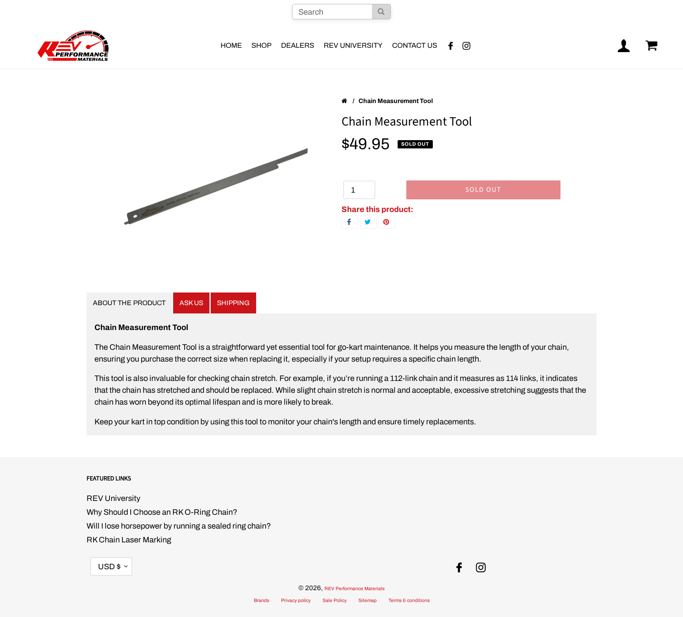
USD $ (109, 566)
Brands (261, 600)
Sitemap (367, 600)
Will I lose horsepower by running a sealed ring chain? (179, 525)
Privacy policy (296, 600)
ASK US (191, 303)
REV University (113, 498)
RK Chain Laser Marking (129, 539)
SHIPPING (233, 303)
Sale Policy (335, 600)
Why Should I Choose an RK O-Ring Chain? (162, 512)
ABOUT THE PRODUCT (129, 303)
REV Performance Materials (355, 588)
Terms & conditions (409, 600)
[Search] (381, 11)
